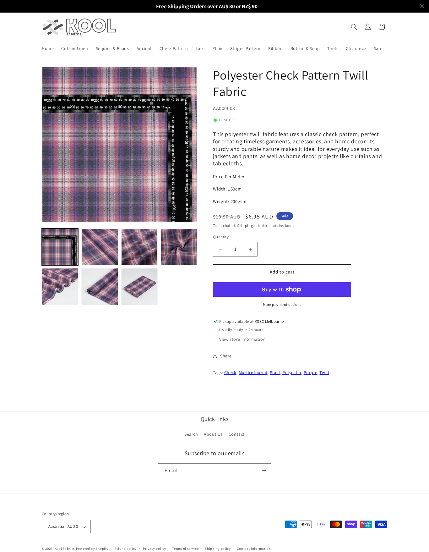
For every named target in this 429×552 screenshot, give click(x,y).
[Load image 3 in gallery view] (139, 247)
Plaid (275, 372)
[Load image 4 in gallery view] (179, 247)
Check (230, 372)
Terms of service (185, 548)
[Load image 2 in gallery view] (99, 247)
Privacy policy (154, 548)
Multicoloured (253, 372)
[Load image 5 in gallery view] (60, 286)
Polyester (291, 372)
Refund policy (125, 548)
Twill (324, 372)
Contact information (254, 548)
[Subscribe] (264, 470)
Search (191, 434)
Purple (311, 372)
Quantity (221, 237)
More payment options (282, 304)
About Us (213, 434)
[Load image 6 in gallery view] (99, 286)
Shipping (245, 225)
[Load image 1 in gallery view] (60, 247)
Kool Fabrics (65, 549)
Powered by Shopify (92, 549)
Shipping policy (218, 548)
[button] (354, 27)
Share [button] (226, 356)
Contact (237, 434)
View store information (242, 339)
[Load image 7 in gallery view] (139, 286)
